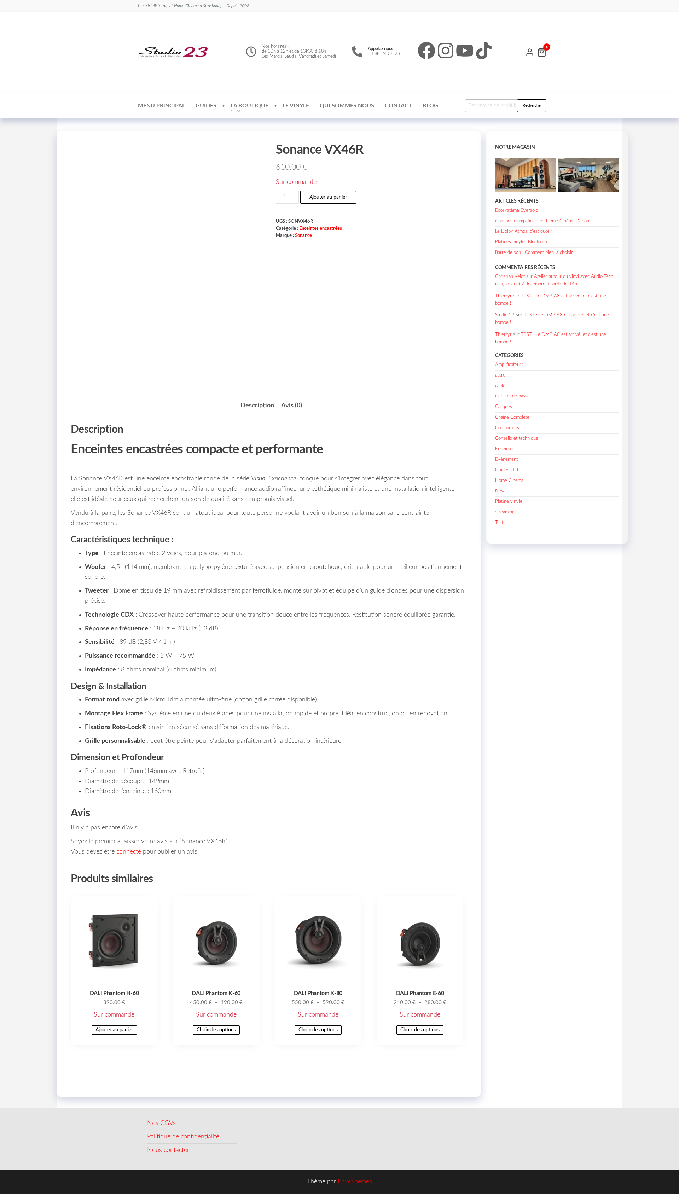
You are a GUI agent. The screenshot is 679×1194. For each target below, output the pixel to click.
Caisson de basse (512, 396)
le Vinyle (296, 106)
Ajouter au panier (328, 197)
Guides (206, 106)
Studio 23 (505, 315)
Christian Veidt (510, 276)
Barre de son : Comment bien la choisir (534, 252)
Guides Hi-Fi (508, 470)
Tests (500, 522)
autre (500, 375)
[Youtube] (465, 50)
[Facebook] (426, 50)
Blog (430, 106)
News (501, 491)
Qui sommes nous (347, 106)
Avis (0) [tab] (291, 405)
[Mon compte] (529, 51)
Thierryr (503, 296)
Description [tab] (257, 405)
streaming (505, 512)
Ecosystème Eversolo (516, 210)
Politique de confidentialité (183, 1137)
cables (501, 386)
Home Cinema (509, 480)
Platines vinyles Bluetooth (521, 242)
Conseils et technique (516, 438)
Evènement (506, 459)
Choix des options (216, 1029)
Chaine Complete (512, 417)
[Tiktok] (484, 50)
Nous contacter (168, 1150)
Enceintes (505, 449)
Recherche (532, 105)
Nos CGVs (161, 1123)
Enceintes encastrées (320, 228)
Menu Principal (161, 106)
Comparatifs (507, 428)
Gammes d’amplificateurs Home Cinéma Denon (542, 221)
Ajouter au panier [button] (114, 1029)
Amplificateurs (509, 364)
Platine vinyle (508, 501)
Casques (503, 406)
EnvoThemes (355, 1181)
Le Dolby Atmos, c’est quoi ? (523, 231)
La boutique (249, 108)
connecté (128, 852)
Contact (398, 106)
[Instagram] (445, 50)
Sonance (303, 235)
